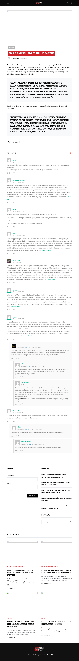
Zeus (30, 366)
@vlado (20, 398)
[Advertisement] (22, 514)
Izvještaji (9, 566)
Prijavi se (32, 495)
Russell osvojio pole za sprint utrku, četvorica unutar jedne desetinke (20, 572)
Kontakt (50, 655)
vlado (26, 347)
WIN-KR (27, 429)
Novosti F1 (11, 47)
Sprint (21, 566)
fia (9, 142)
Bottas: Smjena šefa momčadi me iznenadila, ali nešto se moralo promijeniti (21, 624)
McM (30, 444)
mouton (15, 142)
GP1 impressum (39, 655)
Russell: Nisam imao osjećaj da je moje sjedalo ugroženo (56, 622)
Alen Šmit (16, 261)
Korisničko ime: (11, 475)
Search (70, 522)
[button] (8, 3)
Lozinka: (9, 483)
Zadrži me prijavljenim (14, 491)
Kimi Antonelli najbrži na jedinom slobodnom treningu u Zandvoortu (56, 571)
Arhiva (28, 655)
